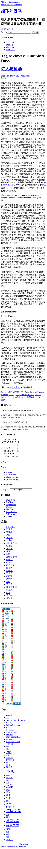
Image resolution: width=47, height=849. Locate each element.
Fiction (8, 727)
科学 (18, 397)
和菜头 (9, 538)
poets (17, 394)
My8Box (10, 502)
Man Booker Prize (13, 737)
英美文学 (12, 825)
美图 (7, 815)
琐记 (8, 798)
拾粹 (7, 780)
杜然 (8, 562)
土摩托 (9, 540)
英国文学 (12, 821)
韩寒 (8, 592)
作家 (8, 752)
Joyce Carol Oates (11, 732)
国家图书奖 (10, 760)
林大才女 (10, 565)
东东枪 (9, 532)
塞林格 (8, 765)
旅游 (8, 792)
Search (4, 32)
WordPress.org (12, 479)
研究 (8, 801)
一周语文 (10, 744)
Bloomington (10, 723)
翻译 (8, 817)
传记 (8, 749)
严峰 (8, 535)
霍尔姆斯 (31, 397)
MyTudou (10, 507)
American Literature (16, 720)
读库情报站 (11, 587)
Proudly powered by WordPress (14, 847)
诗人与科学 (11, 68)
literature (9, 735)
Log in (9, 472)
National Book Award (13, 742)
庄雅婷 (9, 551)
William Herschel (8, 397)
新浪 (8, 790)
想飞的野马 (11, 11)
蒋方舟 (9, 584)
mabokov (26, 76)
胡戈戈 (9, 579)
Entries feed (11, 475)
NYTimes (10, 509)
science (38, 394)
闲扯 (8, 834)
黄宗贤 (9, 598)
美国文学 (13, 811)
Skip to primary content (10, 2)
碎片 (8, 804)
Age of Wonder (37, 392)
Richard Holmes (27, 394)
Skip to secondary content (11, 4)
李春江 (9, 560)
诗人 (24, 397)
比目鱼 (9, 568)
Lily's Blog (10, 527)
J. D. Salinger (10, 730)
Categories (10, 47)
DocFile (9, 45)
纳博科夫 (10, 807)
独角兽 (9, 570)
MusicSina (10, 500)
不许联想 (10, 529)
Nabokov (9, 739)
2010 (9, 714)
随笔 (7, 837)
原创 (8, 755)
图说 (8, 762)
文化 (7, 782)
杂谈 (8, 795)
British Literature (13, 725)
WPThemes (11, 514)
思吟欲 (9, 554)
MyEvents (10, 49)
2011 (7, 717)
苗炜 (8, 581)
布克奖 (8, 775)
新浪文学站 (11, 557)
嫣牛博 (9, 546)
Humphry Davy (7, 394)
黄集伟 (9, 839)
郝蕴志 (9, 590)
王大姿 (9, 573)
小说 (10, 771)
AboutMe (10, 42)
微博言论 (9, 778)
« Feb (3, 462)
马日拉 (9, 595)
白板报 (9, 576)
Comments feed (12, 477)
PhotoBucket (11, 511)
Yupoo (9, 516)
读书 (7, 832)
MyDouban (11, 504)
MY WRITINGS (16, 392)
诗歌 (8, 829)
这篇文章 (15, 387)
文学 (9, 786)
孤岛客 (9, 549)
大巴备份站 (11, 543)
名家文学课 (9, 757)
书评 (7, 747)
